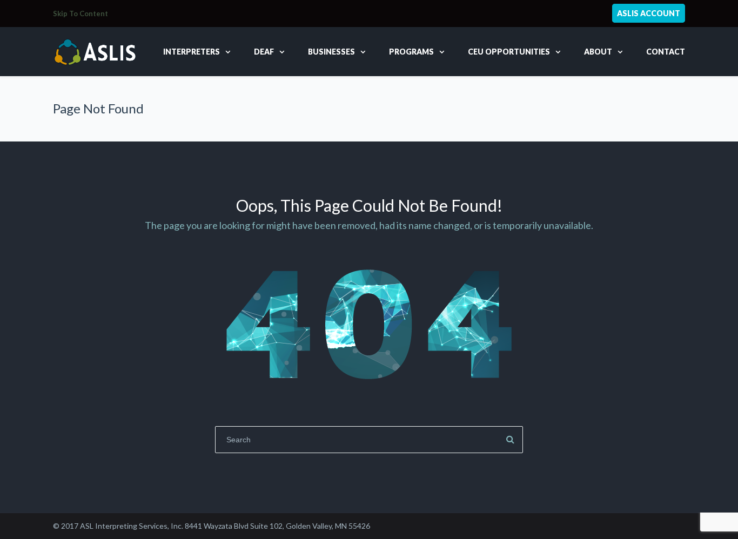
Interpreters (191, 51)
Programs (411, 51)
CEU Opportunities (509, 51)
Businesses (331, 51)
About (598, 51)
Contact (665, 51)
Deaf (264, 51)
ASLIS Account (648, 13)
